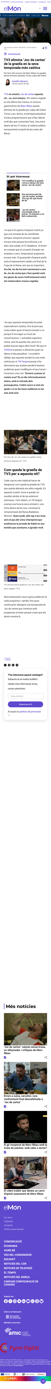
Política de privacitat (13, 1229)
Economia (10, 1245)
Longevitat (42, 2)
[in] (24, 1302)
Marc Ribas (26, 106)
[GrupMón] (25, 1378)
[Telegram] (19, 1302)
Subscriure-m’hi (25, 704)
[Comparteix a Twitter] (5, 665)
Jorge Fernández (31, 2)
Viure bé (9, 1250)
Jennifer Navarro (20, 81)
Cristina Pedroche (16, 2)
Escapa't (9, 1259)
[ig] (15, 1302)
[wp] (33, 1302)
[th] (37, 1302)
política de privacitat (30, 711)
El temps (10, 1272)
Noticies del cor (15, 1263)
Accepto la (24, 711)
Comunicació (14, 54)
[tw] (10, 1302)
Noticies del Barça (17, 1277)
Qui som (8, 1217)
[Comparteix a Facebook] (9, 665)
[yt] (28, 1302)
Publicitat (8, 1221)
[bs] (41, 1302)
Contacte (8, 1225)
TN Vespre (23, 361)
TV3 (6, 94)
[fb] (6, 1302)
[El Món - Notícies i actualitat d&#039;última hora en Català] (10, 12)
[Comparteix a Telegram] (17, 665)
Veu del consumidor (18, 1254)
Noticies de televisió (18, 1268)
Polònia (8, 349)
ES (40, 8)
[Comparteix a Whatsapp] (13, 665)
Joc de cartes (27, 94)
